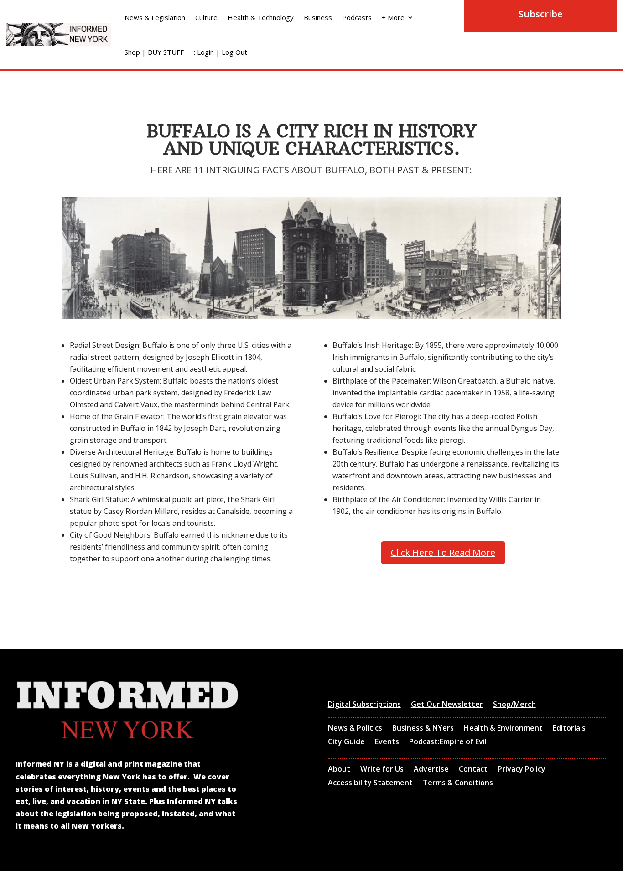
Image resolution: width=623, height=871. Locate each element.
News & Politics (355, 729)
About (339, 770)
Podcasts (357, 17)
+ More (393, 17)
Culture (206, 17)
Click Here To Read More (443, 552)
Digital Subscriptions (364, 705)
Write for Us (382, 770)
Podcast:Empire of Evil (448, 742)
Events (387, 742)
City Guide (346, 742)
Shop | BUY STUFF (154, 52)
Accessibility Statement (370, 783)
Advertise (431, 770)
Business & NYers (423, 729)
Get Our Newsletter (447, 705)
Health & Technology (261, 17)
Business (318, 17)
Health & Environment (503, 729)
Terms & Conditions (458, 783)
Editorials (569, 729)
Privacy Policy (521, 770)
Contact (473, 770)
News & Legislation (155, 17)
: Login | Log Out (220, 52)
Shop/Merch (514, 705)
